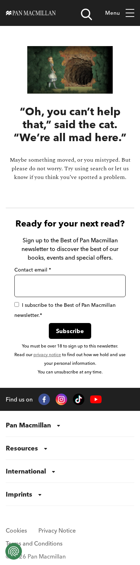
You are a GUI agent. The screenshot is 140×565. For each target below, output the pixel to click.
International (26, 471)
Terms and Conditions (34, 543)
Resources (22, 448)
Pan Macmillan (28, 425)
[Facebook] (44, 399)
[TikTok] (78, 399)
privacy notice (47, 354)
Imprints (19, 494)
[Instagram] (61, 399)
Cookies (16, 530)
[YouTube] (96, 399)
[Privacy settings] (13, 551)
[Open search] (86, 14)
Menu (112, 12)
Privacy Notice (57, 530)
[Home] (31, 13)
